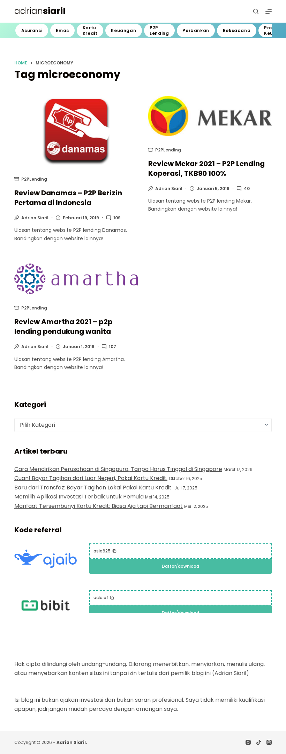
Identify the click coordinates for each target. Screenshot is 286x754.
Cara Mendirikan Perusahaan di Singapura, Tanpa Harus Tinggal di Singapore (118, 469)
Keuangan (123, 30)
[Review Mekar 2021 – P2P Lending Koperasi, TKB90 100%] (210, 116)
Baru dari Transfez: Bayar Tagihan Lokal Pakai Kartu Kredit (93, 488)
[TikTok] (258, 742)
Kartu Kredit (90, 30)
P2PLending (34, 179)
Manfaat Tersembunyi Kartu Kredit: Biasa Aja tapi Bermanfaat (98, 506)
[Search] (255, 11)
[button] (105, 551)
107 (112, 346)
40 (247, 188)
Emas (62, 30)
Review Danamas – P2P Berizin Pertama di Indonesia (68, 197)
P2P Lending (159, 30)
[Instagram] (248, 742)
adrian (40, 11)
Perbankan (195, 30)
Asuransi (32, 30)
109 (117, 218)
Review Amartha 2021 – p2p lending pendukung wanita (63, 326)
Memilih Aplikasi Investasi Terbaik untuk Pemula (79, 497)
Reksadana (236, 30)
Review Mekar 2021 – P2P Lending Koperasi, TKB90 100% (206, 168)
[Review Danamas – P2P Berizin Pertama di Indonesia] (76, 130)
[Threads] (269, 742)
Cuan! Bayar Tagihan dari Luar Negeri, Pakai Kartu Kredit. (90, 478)
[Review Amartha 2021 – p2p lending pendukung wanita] (76, 279)
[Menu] (268, 11)
